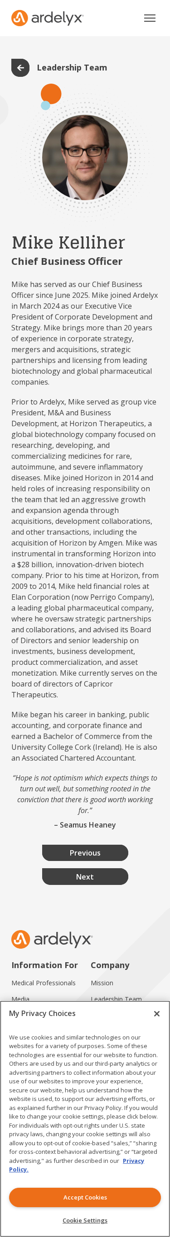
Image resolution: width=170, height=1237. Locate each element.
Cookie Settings (85, 1220)
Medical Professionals (43, 982)
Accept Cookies (85, 1197)
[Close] (157, 1014)
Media (20, 999)
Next (85, 877)
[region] (85, 1119)
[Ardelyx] (47, 18)
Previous (85, 853)
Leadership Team (116, 999)
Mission (102, 982)
